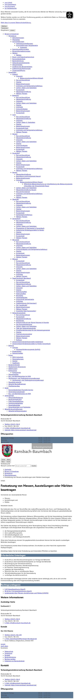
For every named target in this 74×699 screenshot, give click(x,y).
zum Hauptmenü (10, 4)
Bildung (11, 346)
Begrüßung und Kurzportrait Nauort (28, 176)
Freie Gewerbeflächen (15, 401)
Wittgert (15, 259)
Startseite (8, 469)
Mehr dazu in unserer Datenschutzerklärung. (16, 22)
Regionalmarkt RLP (15, 399)
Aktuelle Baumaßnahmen (17, 384)
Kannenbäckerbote (18, 59)
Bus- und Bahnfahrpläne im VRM (19, 376)
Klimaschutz (12, 371)
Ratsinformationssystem (20, 49)
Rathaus (19, 340)
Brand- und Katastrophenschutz (23, 57)
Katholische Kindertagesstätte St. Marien (30, 230)
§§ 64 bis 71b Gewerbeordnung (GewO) (18, 591)
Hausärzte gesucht (14, 382)
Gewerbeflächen (21, 297)
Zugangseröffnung (18, 70)
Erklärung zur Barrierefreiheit (14, 661)
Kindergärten (16, 351)
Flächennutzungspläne (24, 334)
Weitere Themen (21, 93)
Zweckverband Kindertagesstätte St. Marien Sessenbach (31, 344)
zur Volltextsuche (10, 8)
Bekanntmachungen (23, 84)
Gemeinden (12, 72)
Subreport (23, 47)
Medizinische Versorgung (17, 367)
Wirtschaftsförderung (15, 397)
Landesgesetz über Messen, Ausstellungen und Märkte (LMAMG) (26, 593)
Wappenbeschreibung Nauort (26, 190)
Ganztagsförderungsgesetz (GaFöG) (28, 349)
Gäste (6, 388)
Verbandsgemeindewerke (21, 63)
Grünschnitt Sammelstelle (25, 299)
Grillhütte (19, 107)
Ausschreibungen (18, 42)
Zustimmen (5, 28)
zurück (3, 644)
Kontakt (7, 655)
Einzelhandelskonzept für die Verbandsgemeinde (33, 330)
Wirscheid (15, 240)
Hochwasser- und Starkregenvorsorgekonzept (24, 378)
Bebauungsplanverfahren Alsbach (31, 78)
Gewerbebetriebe (14, 405)
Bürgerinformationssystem (21, 51)
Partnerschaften (21, 292)
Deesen (14, 134)
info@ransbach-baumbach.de (17, 428)
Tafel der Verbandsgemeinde (26, 328)
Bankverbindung (18, 61)
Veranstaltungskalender (16, 392)
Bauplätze (19, 295)
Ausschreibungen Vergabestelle (27, 45)
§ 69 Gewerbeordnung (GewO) (15, 589)
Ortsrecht (19, 76)
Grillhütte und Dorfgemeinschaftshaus (29, 86)
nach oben (4, 646)
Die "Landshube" (21, 305)
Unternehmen (9, 396)
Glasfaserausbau (14, 386)
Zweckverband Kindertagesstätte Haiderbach (27, 342)
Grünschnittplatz (22, 109)
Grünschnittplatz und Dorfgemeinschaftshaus (31, 249)
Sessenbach (16, 219)
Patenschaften (21, 294)
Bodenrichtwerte (14, 365)
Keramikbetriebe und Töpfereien (19, 407)
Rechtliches (20, 321)
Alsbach (15, 74)
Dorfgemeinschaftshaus (24, 215)
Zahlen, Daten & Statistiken (25, 122)
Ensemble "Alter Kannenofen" (26, 311)
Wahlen (14, 53)
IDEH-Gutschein (17, 357)
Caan (14, 115)
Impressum (8, 653)
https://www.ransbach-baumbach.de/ (21, 430)
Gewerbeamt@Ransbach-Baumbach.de (21, 639)
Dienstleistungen (18, 38)
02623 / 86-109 (13, 635)
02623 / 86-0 (12, 424)
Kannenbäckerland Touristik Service (20, 390)
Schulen (15, 347)
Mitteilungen (12, 369)
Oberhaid (15, 199)
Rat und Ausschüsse (23, 80)
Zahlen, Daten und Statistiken (26, 88)
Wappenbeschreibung (23, 92)
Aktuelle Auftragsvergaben (17, 411)
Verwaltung (12, 36)
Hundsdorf (16, 153)
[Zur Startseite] (27, 457)
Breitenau (15, 95)
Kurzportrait (20, 90)
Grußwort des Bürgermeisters (22, 67)
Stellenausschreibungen (24, 43)
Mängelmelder (17, 65)
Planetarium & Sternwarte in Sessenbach (30, 228)
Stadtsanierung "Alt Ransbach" (26, 303)
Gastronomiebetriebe (15, 403)
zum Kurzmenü (10, 6)
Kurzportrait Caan (22, 128)
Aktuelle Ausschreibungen (14, 409)
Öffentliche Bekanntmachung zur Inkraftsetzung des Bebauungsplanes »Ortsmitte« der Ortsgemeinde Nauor (48, 185)
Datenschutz (9, 651)
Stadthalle (15, 363)
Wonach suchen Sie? (8, 466)
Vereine (18, 82)
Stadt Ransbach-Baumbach (21, 278)
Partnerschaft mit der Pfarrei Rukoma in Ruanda (32, 322)
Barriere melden (10, 659)
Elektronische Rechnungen (21, 68)
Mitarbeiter (16, 40)
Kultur (10, 355)
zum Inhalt (8, 2)
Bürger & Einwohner (12, 34)
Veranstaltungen (18, 359)
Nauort (14, 172)
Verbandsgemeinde (18, 313)
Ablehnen (4, 26)
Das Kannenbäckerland (24, 324)
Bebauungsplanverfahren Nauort (31, 182)
